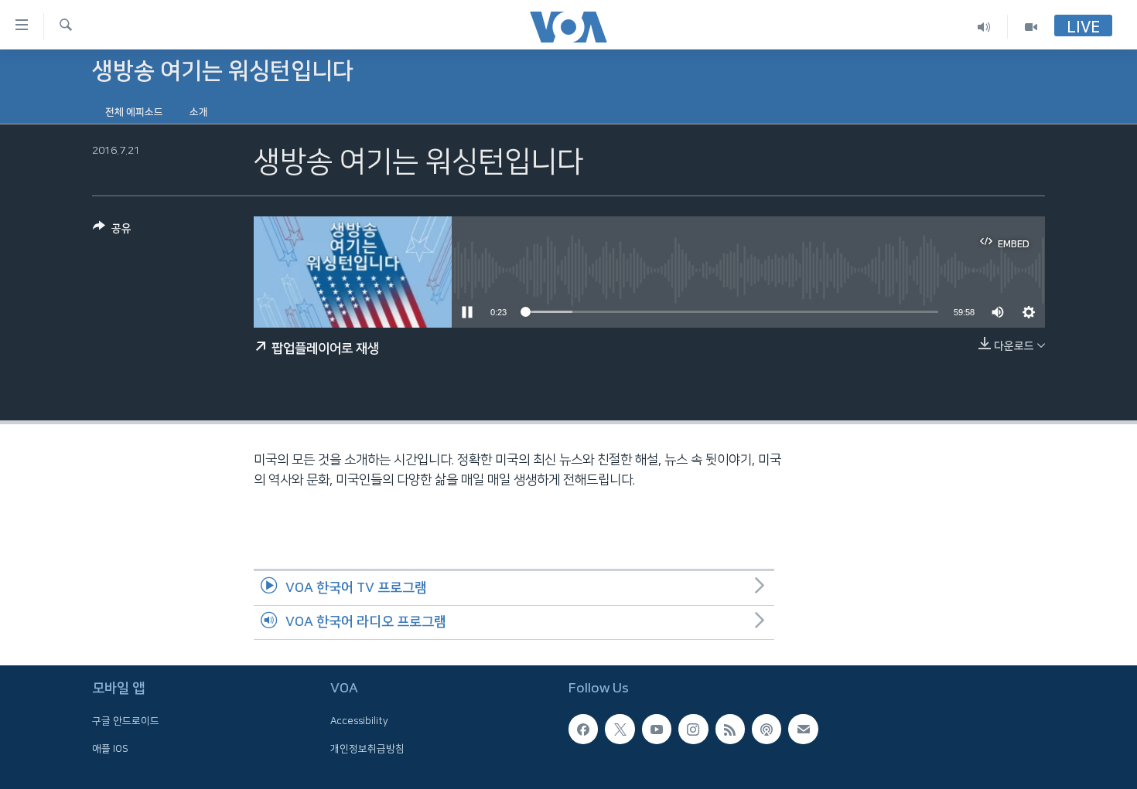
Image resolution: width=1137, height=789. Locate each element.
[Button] (112, 231)
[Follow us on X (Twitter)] (619, 729)
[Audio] (984, 27)
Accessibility (359, 721)
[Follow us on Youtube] (656, 729)
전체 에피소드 (134, 112)
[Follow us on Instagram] (693, 729)
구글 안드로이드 (125, 721)
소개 (199, 112)
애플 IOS (110, 748)
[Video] (1031, 27)
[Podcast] (766, 729)
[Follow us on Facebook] (583, 729)
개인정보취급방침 (367, 748)
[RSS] (730, 729)
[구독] (803, 729)
